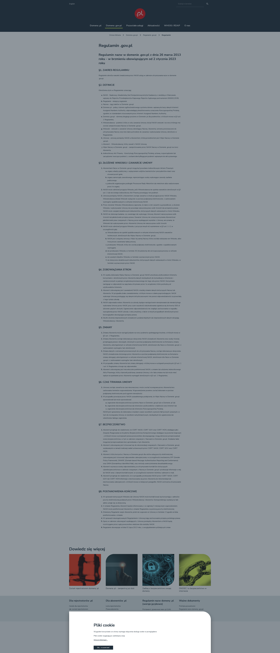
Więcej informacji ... (101, 640)
